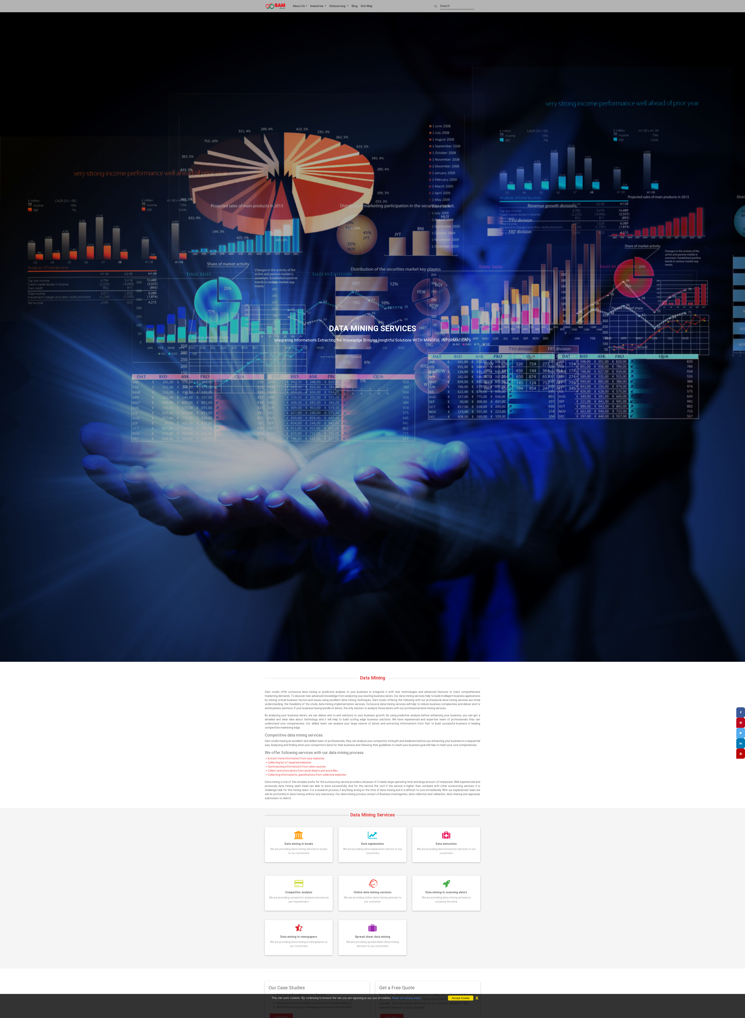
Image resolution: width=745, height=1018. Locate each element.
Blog (355, 6)
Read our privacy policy (406, 998)
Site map (366, 6)
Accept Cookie (461, 998)
